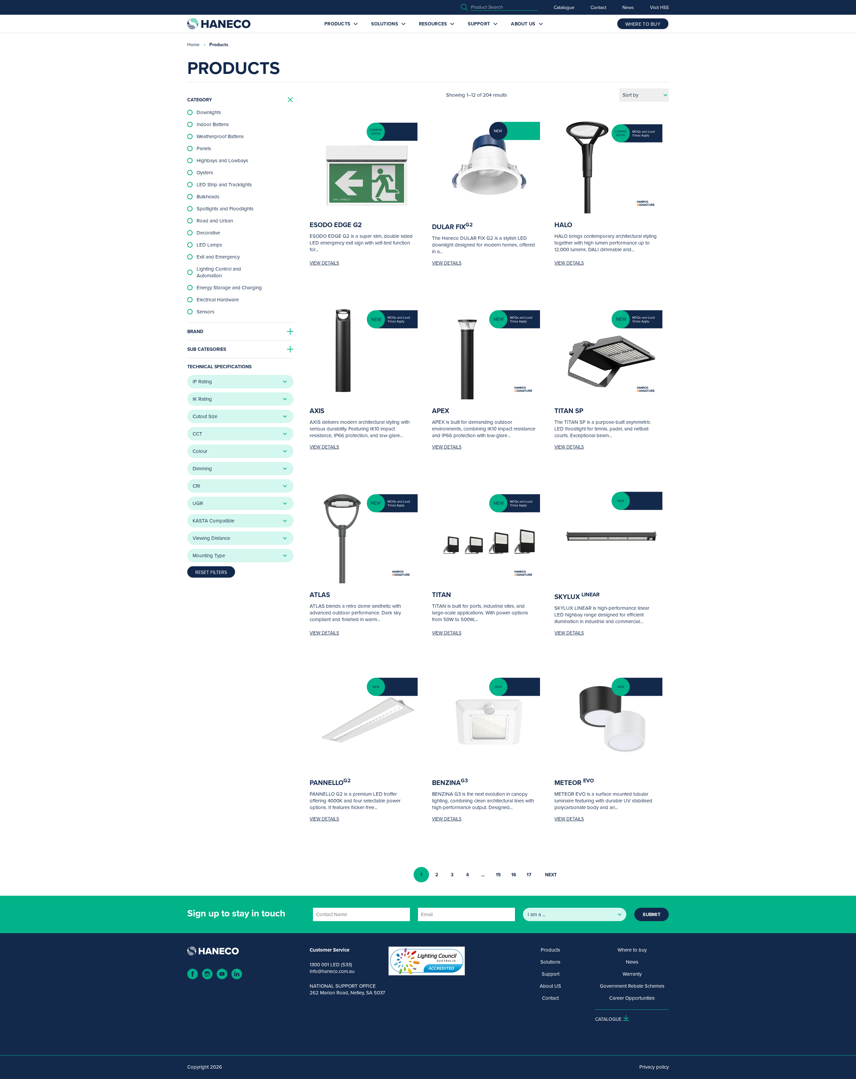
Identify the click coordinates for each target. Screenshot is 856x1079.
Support (479, 23)
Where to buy (632, 950)
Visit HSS (659, 7)
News (628, 7)
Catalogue (564, 7)
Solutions (384, 23)
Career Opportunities (632, 998)
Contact (598, 7)
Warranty (632, 974)
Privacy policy (654, 1067)
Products (337, 23)
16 (513, 874)
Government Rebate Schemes (632, 986)
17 (529, 874)
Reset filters (211, 572)
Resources (433, 23)
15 (498, 874)
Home (193, 44)
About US (523, 23)
